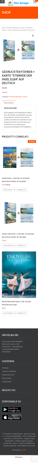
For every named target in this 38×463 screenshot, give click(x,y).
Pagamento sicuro (8, 375)
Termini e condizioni (9, 371)
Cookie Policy (6, 382)
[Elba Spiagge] (18, 3)
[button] (33, 36)
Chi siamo (5, 368)
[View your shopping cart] (34, 2)
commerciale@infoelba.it (10, 349)
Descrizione (9, 103)
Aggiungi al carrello (15, 190)
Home (4, 28)
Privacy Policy (7, 378)
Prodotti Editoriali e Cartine (15, 28)
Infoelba (23, 450)
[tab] (9, 103)
